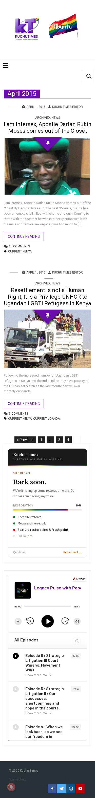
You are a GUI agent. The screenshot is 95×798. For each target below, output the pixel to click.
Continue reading (24, 236)
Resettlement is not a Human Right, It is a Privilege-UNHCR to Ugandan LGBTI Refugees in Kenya (47, 297)
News (56, 118)
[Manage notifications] (11, 787)
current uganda (46, 418)
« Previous (25, 440)
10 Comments (19, 246)
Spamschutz (18, 779)
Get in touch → (72, 552)
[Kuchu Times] (47, 29)
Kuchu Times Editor (67, 107)
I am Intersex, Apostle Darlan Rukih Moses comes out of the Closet (47, 127)
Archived (42, 118)
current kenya (20, 251)
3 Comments (18, 413)
